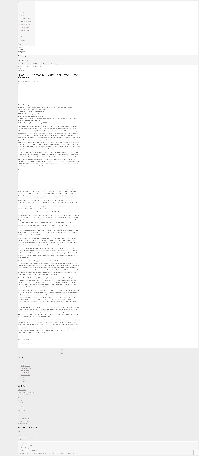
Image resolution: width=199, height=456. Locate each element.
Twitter (20, 398)
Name (19, 431)
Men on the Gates (26, 368)
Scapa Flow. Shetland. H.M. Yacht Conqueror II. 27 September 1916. (56, 118)
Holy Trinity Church (59, 107)
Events (23, 379)
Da (19, 68)
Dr (24, 68)
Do (23, 68)
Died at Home (29, 118)
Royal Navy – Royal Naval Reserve (33, 114)
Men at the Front (25, 370)
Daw (24, 70)
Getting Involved (25, 366)
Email (19, 435)
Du (26, 68)
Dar (19, 70)
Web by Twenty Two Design (29, 450)
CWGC (45, 123)
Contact (23, 381)
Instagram (21, 402)
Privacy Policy (25, 448)
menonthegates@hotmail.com (26, 392)
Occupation (36, 107)
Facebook (20, 400)
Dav (21, 70)
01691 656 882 (22, 390)
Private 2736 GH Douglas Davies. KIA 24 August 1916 (48, 133)
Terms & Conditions (26, 445)
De (21, 68)
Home (19, 64)
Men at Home (25, 372)
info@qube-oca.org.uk (24, 394)
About (22, 363)
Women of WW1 (25, 375)
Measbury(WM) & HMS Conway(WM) (35, 109)
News (22, 377)
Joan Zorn (35, 81)
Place (29, 107)
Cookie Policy (25, 443)
